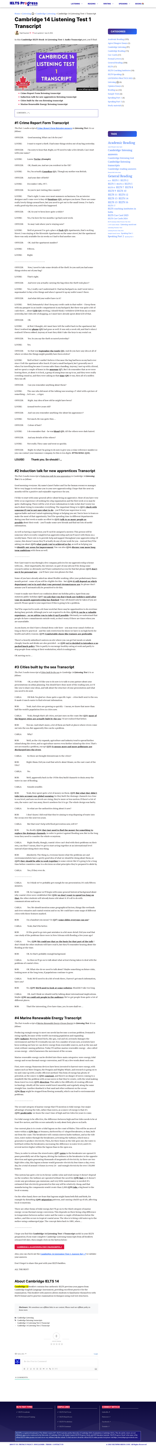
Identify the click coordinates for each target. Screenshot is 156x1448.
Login (96, 1354)
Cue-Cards (112, 55)
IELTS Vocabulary (65, 1422)
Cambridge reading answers (122, 168)
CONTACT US (58, 1444)
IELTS (110, 66)
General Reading (115, 62)
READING (91, 4)
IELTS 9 (112, 190)
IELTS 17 (111, 205)
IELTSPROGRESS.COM (121, 1444)
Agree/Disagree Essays (117, 43)
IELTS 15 (113, 202)
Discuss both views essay (114, 172)
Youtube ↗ (106, 1426)
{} (53, 1369)
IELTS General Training (26, 1417)
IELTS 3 (111, 183)
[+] (56, 1369)
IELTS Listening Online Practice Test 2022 (119, 222)
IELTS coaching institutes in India (122, 210)
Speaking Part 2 (116, 236)
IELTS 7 (120, 187)
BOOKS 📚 (139, 4)
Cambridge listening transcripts (29, 1320)
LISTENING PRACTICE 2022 (120, 78)
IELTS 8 (129, 187)
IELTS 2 (124, 180)
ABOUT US (13, 1444)
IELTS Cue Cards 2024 (117, 218)
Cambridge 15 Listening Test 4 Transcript (33, 1323)
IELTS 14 (123, 198)
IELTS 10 (121, 190)
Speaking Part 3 (129, 236)
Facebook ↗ (106, 1422)
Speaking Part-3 (115, 101)
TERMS (49, 1444)
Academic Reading (116, 39)
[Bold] (24, 1368)
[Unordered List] (40, 1368)
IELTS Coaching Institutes (119, 70)
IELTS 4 (119, 183)
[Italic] (27, 1368)
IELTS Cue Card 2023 (118, 215)
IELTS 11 (113, 194)
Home (17, 13)
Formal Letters (114, 58)
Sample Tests (113, 93)
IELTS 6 (111, 187)
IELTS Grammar (65, 1426)
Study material (114, 105)
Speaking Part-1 (115, 97)
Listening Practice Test (115, 228)
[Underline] (30, 1368)
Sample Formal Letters (114, 233)
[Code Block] (46, 1368)
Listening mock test (128, 224)
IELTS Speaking (114, 74)
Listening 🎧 (28, 13)
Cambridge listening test (121, 157)
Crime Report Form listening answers (54, 128)
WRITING (107, 4)
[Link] (50, 1368)
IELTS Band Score (65, 1417)
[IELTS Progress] (23, 3)
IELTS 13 (113, 198)
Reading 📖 (113, 90)
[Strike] (34, 1368)
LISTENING (75, 4)
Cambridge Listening (46, 13)
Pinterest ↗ (106, 1417)
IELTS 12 (123, 194)
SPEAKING (123, 4)
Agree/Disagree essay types (115, 147)
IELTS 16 (123, 202)
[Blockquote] (43, 1368)
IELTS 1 (115, 180)
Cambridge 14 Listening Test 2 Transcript (33, 1325)
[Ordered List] (37, 1368)
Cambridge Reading (116, 51)
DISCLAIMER (39, 1444)
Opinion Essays (114, 86)
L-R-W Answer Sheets (113, 224)
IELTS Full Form (65, 1412)
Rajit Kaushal (24, 33)
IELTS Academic (24, 1412)
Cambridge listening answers (120, 152)
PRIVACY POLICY (26, 1444)
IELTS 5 (128, 183)
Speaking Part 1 (127, 233)
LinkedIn (106, 1412)
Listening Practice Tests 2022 (116, 230)
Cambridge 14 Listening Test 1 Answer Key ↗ (63, 1253)
